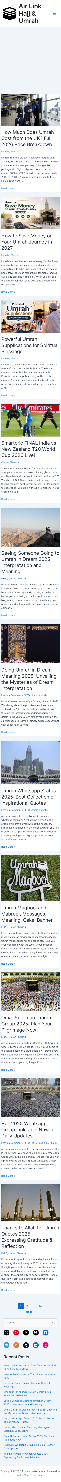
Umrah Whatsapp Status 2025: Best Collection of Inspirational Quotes (28, 797)
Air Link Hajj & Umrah (30, 13)
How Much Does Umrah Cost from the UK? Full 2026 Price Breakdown (27, 138)
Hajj (33, 1142)
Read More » (8, 188)
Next (30, 1311)
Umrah (5, 151)
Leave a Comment (11, 695)
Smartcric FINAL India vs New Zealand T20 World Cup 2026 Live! (28, 449)
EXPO (4, 578)
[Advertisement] (30, 59)
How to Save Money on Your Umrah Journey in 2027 (27, 242)
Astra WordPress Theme (30, 1475)
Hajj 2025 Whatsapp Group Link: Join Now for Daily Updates (28, 1130)
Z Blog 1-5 (42, 1142)
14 (40, 1306)
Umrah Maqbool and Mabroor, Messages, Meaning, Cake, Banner (27, 914)
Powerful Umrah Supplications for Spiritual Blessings (30, 345)
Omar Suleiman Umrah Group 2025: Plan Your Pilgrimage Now (26, 1024)
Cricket (5, 462)
